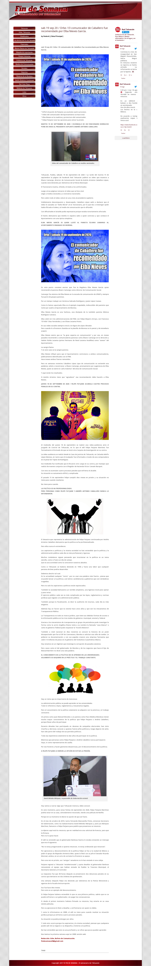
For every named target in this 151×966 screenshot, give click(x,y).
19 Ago (122, 87)
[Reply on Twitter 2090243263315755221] (122, 75)
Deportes (24, 72)
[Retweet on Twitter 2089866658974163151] (125, 130)
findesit (46, 36)
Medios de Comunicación (24, 64)
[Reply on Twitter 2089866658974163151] (122, 130)
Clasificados (24, 36)
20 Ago (122, 49)
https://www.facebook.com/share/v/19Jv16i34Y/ (131, 126)
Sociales (24, 68)
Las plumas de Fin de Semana (24, 40)
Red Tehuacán (125, 46)
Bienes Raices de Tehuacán (24, 48)
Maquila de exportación (24, 52)
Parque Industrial (24, 56)
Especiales (24, 44)
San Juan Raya (24, 84)
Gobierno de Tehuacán (24, 60)
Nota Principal (56, 36)
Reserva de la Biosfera (24, 76)
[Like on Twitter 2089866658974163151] (129, 130)
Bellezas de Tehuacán (24, 88)
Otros (24, 96)
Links (24, 92)
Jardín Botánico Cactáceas (24, 80)
